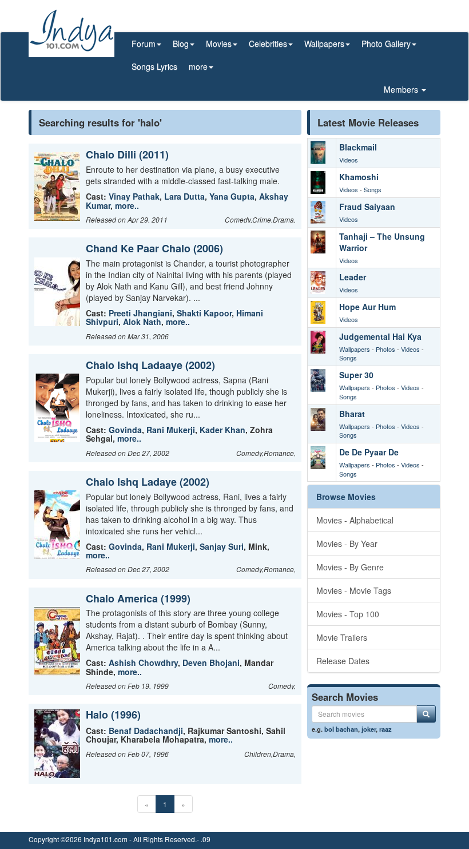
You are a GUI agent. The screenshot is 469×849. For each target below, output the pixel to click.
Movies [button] (219, 43)
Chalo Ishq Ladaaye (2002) (150, 365)
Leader (352, 277)
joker (368, 728)
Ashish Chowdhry (143, 662)
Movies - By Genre (350, 567)
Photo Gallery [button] (386, 43)
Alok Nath (142, 321)
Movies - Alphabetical (355, 520)
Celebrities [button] (268, 43)
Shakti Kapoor (204, 313)
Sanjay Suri (222, 546)
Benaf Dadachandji (146, 730)
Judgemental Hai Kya (380, 336)
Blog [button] (181, 43)
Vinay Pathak (134, 196)
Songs (372, 189)
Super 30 (356, 374)
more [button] (198, 66)
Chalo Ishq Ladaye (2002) (147, 481)
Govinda (125, 429)
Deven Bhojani (211, 662)
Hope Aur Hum (367, 306)
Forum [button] (144, 43)
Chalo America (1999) (138, 598)
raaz (385, 728)
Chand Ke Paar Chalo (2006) (154, 248)
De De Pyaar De (369, 452)
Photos (385, 349)
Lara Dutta (184, 196)
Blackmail (358, 147)
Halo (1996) (113, 714)
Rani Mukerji (170, 429)
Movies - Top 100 (347, 614)
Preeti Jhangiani (140, 313)
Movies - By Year (346, 543)
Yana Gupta (232, 196)
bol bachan (341, 728)
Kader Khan (222, 429)
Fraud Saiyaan (367, 206)
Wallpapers (354, 349)
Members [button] (402, 89)
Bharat (352, 413)
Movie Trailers (341, 637)
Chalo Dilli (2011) (127, 154)
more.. (127, 205)
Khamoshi (359, 177)
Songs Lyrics (154, 66)
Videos (348, 159)
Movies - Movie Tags (353, 590)
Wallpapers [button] (324, 43)
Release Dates (342, 660)
